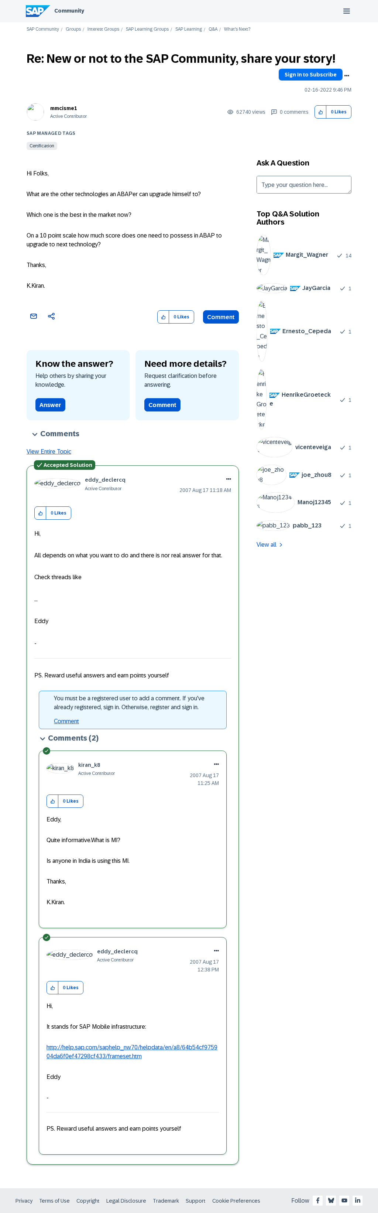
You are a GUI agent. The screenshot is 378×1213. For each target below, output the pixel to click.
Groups (73, 29)
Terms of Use (54, 1201)
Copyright (88, 1201)
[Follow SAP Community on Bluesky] (331, 1200)
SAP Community (43, 29)
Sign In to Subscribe (311, 75)
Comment (221, 317)
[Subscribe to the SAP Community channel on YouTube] (344, 1200)
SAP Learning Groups (147, 29)
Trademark (166, 1201)
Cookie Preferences (236, 1201)
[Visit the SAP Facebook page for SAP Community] (318, 1200)
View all (266, 544)
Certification (42, 145)
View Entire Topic (49, 451)
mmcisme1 (63, 108)
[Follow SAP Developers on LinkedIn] (358, 1200)
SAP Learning (188, 29)
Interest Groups (103, 29)
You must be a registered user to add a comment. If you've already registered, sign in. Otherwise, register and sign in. (129, 702)
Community (69, 11)
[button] (320, 112)
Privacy (24, 1201)
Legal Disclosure (126, 1201)
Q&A (213, 29)
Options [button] (347, 76)
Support (196, 1201)
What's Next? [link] (237, 29)
